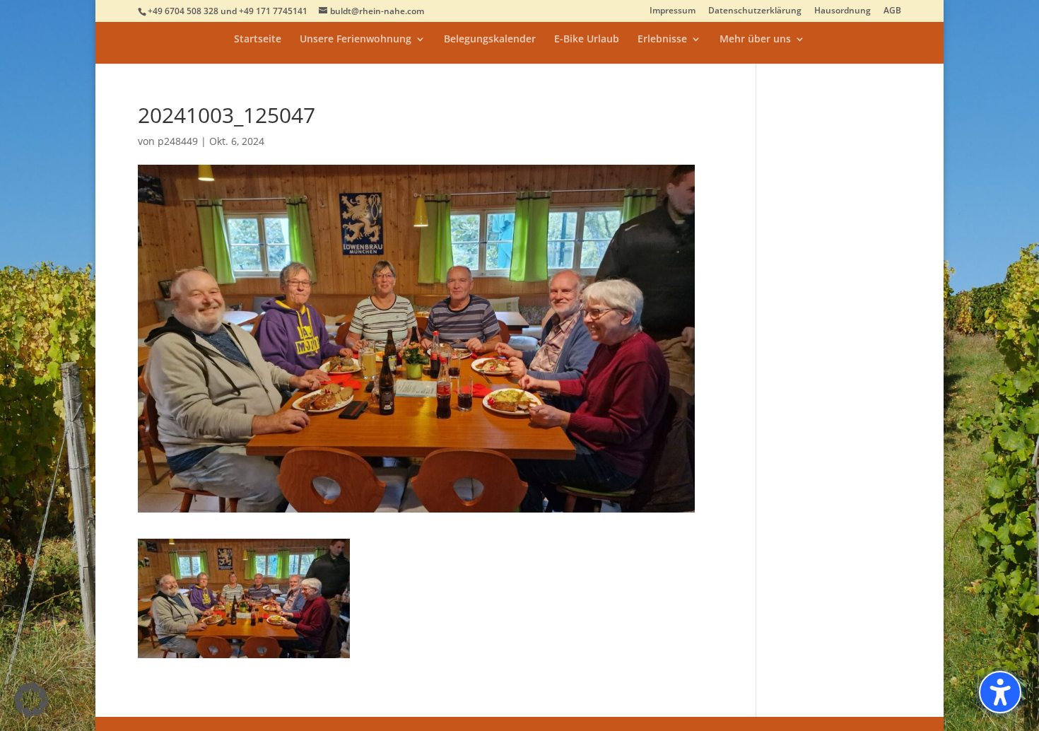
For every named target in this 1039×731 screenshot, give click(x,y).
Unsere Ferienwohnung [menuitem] (355, 39)
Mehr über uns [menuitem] (755, 39)
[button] (31, 700)
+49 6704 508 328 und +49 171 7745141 (227, 11)
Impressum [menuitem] (672, 11)
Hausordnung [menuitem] (842, 11)
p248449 (178, 141)
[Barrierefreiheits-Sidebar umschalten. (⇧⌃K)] (1000, 692)
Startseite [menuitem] (257, 39)
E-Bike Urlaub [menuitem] (586, 39)
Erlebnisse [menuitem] (662, 39)
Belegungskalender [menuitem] (490, 39)
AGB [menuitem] (892, 11)
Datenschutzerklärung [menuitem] (755, 11)
